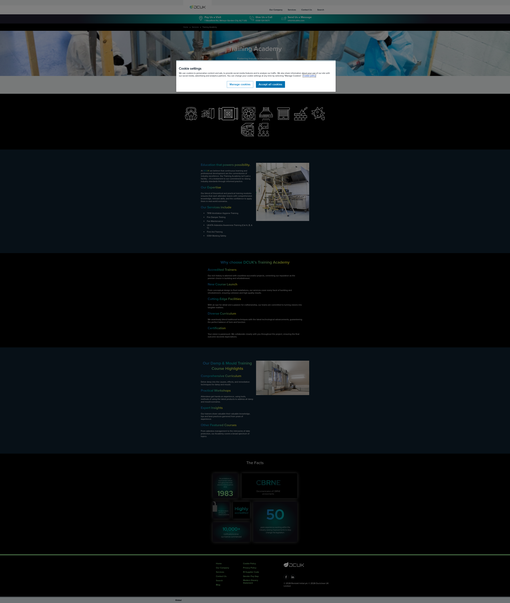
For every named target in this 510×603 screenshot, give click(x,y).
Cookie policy (309, 75)
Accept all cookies (270, 84)
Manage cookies (240, 84)
